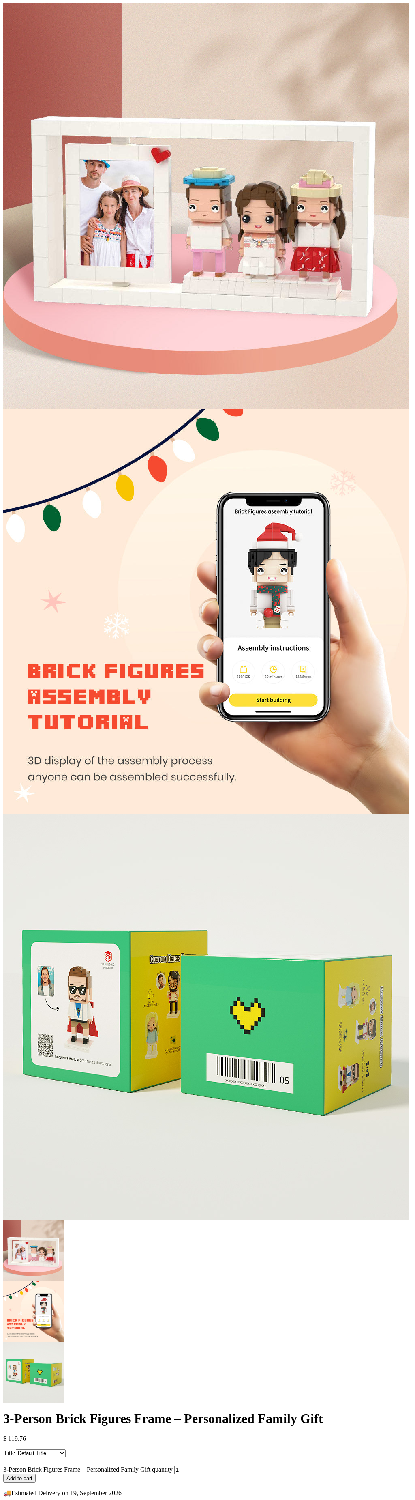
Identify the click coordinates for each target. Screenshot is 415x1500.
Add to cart (19, 1478)
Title (9, 1452)
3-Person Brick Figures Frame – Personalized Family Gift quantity (88, 1469)
